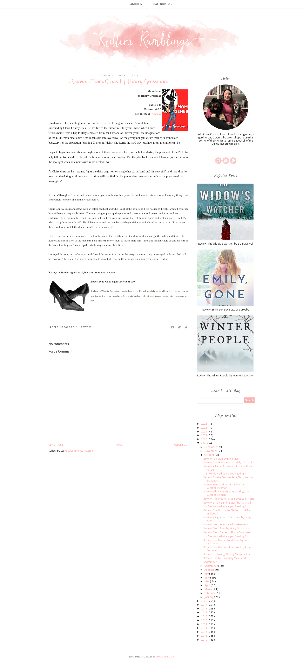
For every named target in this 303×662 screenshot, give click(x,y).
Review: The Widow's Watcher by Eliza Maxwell (225, 243)
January (209, 597)
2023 (204, 435)
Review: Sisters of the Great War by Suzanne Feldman (223, 486)
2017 (204, 612)
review (86, 327)
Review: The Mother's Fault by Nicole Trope (228, 498)
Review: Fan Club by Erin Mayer (221, 458)
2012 (204, 631)
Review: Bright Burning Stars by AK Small (227, 502)
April (207, 585)
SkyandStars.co (165, 656)
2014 (204, 624)
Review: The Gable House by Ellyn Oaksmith (228, 462)
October (209, 454)
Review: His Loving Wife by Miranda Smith (227, 554)
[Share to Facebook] (172, 327)
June (207, 577)
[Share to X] (179, 327)
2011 (204, 635)
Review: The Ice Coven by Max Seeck (225, 558)
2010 (204, 639)
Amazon (156, 113)
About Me (137, 4)
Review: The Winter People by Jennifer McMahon (225, 375)
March (208, 589)
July (206, 573)
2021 (204, 443)
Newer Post (55, 444)
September (210, 562)
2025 (204, 427)
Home (118, 444)
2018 (204, 608)
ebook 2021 (69, 327)
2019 (204, 604)
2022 (204, 439)
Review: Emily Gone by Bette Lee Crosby (225, 309)
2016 (204, 616)
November (211, 450)
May (207, 581)
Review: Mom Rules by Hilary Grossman (226, 524)
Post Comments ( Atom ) (79, 450)
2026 (204, 423)
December (210, 447)
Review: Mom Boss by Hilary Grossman (226, 528)
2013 (204, 627)
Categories (162, 4)
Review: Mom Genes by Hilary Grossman (227, 532)
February (210, 593)
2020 (204, 600)
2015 (204, 620)
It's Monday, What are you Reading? (224, 473)
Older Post (181, 444)
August (208, 569)
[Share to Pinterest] (186, 327)
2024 (204, 431)
